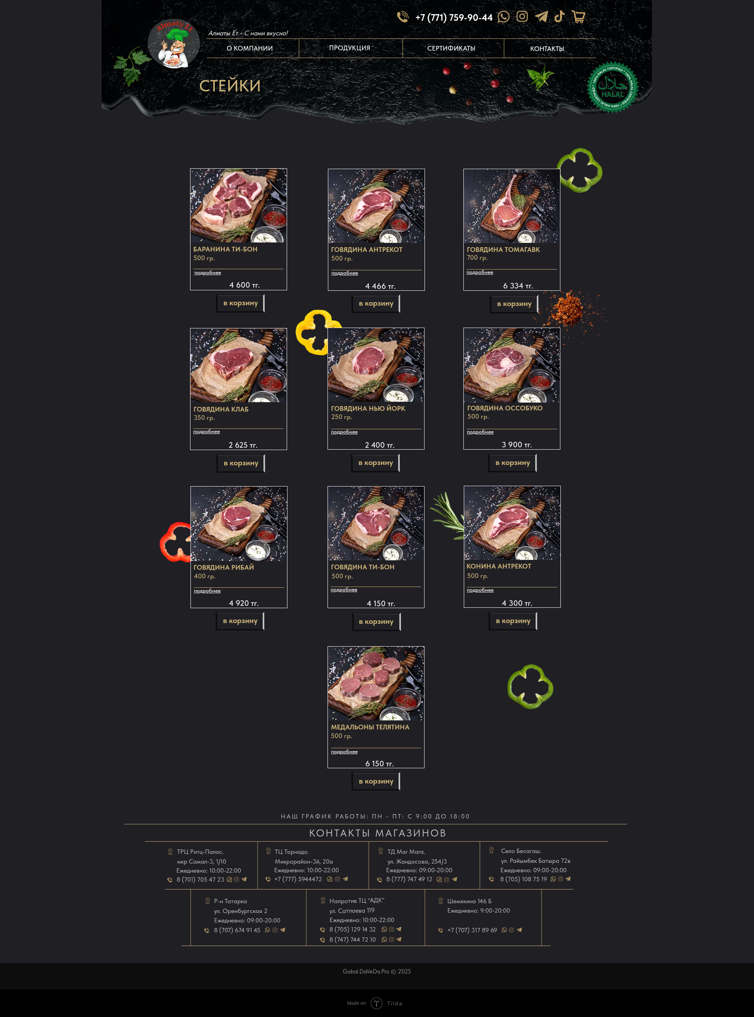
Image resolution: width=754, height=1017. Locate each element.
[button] (239, 524)
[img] (559, 16)
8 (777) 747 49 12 (409, 879)
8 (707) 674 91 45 (237, 930)
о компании (250, 48)
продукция (349, 48)
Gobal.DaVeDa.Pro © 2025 (377, 971)
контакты (547, 49)
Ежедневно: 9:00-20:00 (478, 910)
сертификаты (451, 48)
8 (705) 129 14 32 (352, 929)
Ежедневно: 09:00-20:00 (247, 920)
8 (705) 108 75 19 (523, 879)
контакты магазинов (378, 833)
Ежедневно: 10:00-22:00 (208, 870)
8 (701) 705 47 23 (200, 879)
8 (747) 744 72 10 (352, 939)
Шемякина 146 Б (469, 901)
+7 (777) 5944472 (298, 879)
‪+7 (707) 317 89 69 (472, 930)
